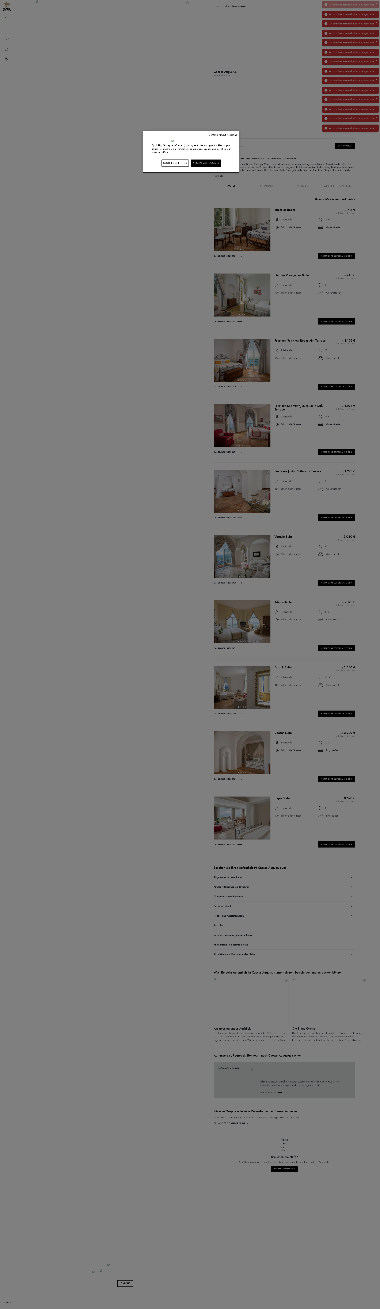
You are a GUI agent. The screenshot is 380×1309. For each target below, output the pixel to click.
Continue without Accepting (223, 135)
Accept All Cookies (206, 163)
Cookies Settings (175, 163)
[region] (191, 152)
